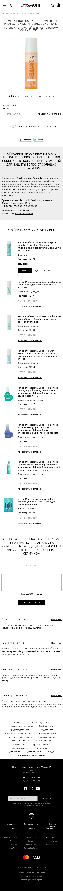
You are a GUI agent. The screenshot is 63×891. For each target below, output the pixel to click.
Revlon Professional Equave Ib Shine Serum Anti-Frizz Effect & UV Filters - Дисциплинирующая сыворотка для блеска (37, 354)
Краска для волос (41, 744)
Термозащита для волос (21, 726)
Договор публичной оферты (31, 880)
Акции (14, 828)
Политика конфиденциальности (31, 873)
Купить (25, 270)
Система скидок (52, 825)
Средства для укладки (28, 291)
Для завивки (15, 752)
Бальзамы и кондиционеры (31, 400)
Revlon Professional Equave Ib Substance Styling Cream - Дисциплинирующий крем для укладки (39, 319)
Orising (14, 845)
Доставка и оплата (32, 824)
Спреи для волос (45, 730)
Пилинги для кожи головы (19, 737)
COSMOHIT (31, 5)
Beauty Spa (50, 838)
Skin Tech (13, 848)
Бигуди (50, 752)
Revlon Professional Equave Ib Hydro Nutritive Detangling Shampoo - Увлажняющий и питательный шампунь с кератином (39, 246)
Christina (13, 841)
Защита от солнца (24, 211)
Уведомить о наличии (50, 113)
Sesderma (50, 845)
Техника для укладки (39, 722)
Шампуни (22, 255)
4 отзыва (50, 96)
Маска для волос (43, 741)
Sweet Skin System (31, 848)
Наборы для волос (26, 508)
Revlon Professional (24, 213)
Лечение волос (20, 744)
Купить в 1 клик (42, 270)
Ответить (56, 619)
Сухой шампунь (46, 726)
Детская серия (34, 752)
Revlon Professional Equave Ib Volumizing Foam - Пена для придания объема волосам (39, 285)
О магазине (12, 824)
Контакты (50, 828)
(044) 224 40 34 (31, 777)
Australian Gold (31, 838)
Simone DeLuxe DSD (32, 845)
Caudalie (31, 841)
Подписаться (46, 798)
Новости (31, 828)
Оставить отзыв (31, 602)
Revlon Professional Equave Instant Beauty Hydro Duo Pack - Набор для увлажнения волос (36, 502)
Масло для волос (20, 741)
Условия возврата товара (31, 876)
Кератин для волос (20, 748)
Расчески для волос (48, 733)
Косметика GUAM (9, 838)
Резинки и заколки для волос (19, 733)
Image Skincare (52, 841)
